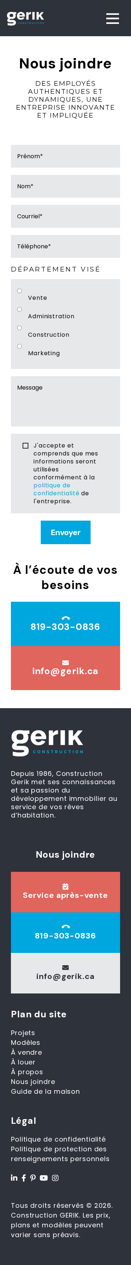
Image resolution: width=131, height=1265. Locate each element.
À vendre (26, 1052)
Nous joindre (33, 1081)
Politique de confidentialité (58, 1139)
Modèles (25, 1042)
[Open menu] (113, 18)
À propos (27, 1071)
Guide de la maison (45, 1091)
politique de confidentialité (56, 489)
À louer (23, 1062)
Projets (23, 1032)
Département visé (56, 269)
